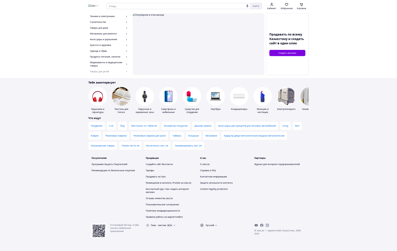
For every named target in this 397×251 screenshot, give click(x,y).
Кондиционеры (239, 109)
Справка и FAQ (208, 170)
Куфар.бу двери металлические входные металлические (254, 135)
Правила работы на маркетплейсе (164, 216)
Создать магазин (287, 52)
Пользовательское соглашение (162, 204)
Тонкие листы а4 (130, 145)
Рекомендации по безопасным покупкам (113, 170)
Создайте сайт (153, 164)
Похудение (96, 125)
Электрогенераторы (288, 109)
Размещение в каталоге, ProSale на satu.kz (168, 182)
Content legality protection (214, 188)
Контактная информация (213, 176)
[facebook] (262, 225)
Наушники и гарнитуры (97, 111)
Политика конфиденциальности (163, 210)
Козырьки (193, 135)
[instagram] (267, 225)
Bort (297, 125)
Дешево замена (202, 125)
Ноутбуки (216, 109)
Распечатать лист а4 (157, 145)
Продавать (151, 176)
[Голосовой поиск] (247, 6)
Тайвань (177, 135)
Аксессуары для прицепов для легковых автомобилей (247, 125)
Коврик (95, 135)
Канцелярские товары (103, 145)
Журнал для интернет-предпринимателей (277, 164)
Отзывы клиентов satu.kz (159, 198)
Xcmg (285, 125)
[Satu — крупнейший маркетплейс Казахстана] (95, 6)
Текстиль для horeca (121, 111)
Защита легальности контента (216, 182)
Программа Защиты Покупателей (109, 164)
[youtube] (256, 225)
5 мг (111, 125)
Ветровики (211, 135)
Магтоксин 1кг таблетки (144, 125)
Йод (122, 125)
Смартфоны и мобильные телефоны (168, 112)
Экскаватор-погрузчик (176, 125)
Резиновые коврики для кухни (150, 135)
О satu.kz (205, 164)
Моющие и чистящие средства (263, 112)
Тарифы (150, 170)
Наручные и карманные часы (145, 111)
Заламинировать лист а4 (188, 145)
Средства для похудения (192, 111)
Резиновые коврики (116, 135)
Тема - (158, 225)
